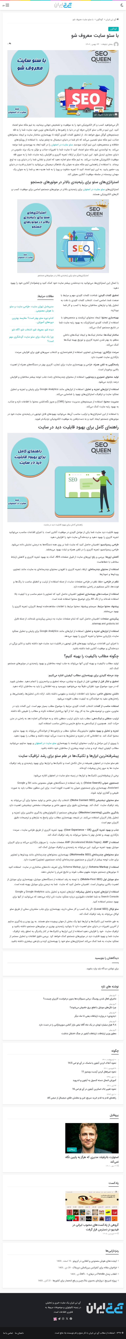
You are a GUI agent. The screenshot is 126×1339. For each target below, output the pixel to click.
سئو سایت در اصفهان (62, 145)
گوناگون (99, 19)
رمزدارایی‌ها (112, 1251)
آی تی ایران (111, 19)
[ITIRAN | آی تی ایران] (63, 5)
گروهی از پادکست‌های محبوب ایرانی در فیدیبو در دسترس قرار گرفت (96, 1227)
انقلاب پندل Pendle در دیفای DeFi (98, 1274)
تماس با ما (8, 1333)
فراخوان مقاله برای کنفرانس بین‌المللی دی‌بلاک (94, 1268)
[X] (67, 1319)
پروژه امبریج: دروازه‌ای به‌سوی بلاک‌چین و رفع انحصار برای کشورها (85, 1281)
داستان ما (19, 1333)
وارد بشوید (92, 968)
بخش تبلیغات (107, 44)
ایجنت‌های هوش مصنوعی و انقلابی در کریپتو (95, 1261)
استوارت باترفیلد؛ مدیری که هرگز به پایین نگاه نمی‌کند (92, 1159)
